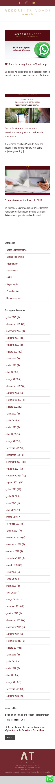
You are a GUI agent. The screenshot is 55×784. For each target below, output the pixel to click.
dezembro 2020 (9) (15, 537)
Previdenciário (13, 291)
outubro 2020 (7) (14, 551)
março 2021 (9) (13, 516)
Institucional (12, 270)
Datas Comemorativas (17, 249)
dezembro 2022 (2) (15, 386)
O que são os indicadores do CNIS (23, 200)
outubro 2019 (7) (14, 634)
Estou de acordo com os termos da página (25, 729)
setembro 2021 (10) (16, 475)
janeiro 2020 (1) (14, 613)
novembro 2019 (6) (15, 627)
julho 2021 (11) (13, 489)
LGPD (9, 277)
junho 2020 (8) (13, 578)
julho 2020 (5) (13, 572)
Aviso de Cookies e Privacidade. (28, 730)
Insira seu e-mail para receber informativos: (27, 714)
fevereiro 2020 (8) (15, 606)
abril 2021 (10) (13, 510)
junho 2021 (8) (13, 496)
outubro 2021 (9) (14, 468)
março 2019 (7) (13, 682)
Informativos (12, 263)
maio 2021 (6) (13, 503)
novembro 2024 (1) (15, 331)
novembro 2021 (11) (16, 461)
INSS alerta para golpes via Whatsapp (26, 64)
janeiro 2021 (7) (14, 530)
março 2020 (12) (14, 599)
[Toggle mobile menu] (48, 17)
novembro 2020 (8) (15, 544)
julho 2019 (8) (13, 654)
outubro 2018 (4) (14, 695)
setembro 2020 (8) (15, 558)
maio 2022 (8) (13, 427)
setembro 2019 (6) (15, 640)
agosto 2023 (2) (14, 351)
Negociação (12, 284)
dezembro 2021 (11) (16, 455)
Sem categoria (13, 298)
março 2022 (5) (13, 441)
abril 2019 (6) (12, 675)
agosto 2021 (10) (14, 482)
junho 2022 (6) (13, 420)
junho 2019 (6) (13, 661)
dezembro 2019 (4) (15, 620)
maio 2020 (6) (13, 585)
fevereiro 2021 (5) (15, 523)
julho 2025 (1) (13, 317)
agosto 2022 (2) (14, 406)
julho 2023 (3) (13, 358)
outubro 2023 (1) (14, 344)
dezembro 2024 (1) (15, 324)
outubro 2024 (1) (14, 337)
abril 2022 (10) (13, 434)
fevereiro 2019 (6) (15, 689)
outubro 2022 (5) (14, 393)
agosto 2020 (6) (14, 565)
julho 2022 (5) (13, 413)
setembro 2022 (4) (15, 399)
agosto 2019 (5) (14, 647)
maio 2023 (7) (13, 365)
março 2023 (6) (13, 379)
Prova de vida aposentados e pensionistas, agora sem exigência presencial (24, 132)
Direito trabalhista (15, 256)
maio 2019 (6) (13, 668)
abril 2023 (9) (12, 372)
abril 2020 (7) (12, 592)
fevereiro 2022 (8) (15, 448)
